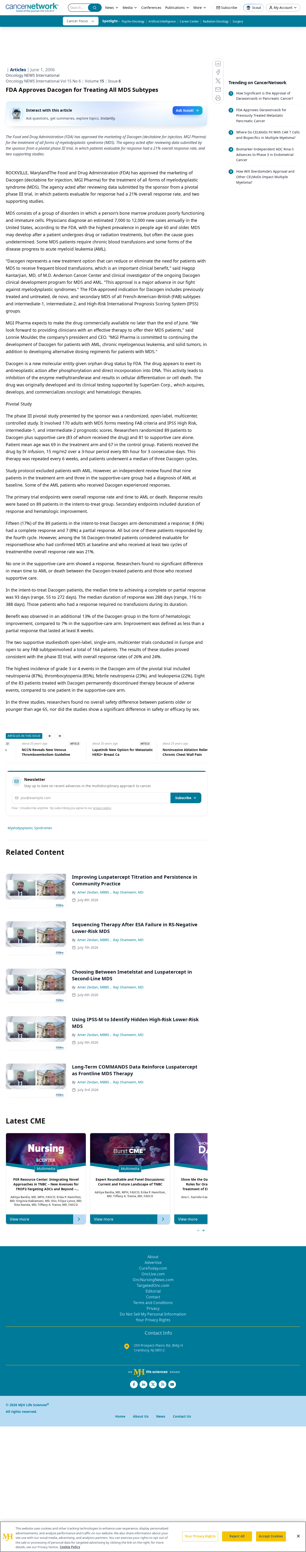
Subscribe (183, 797)
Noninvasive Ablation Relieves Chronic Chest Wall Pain (171, 752)
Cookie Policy (70, 1547)
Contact (153, 1297)
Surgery (238, 21)
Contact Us (182, 1416)
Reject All (237, 1536)
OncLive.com (153, 1274)
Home (120, 1416)
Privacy (153, 1308)
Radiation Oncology (216, 21)
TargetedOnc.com (153, 1285)
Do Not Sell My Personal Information (153, 1314)
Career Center (189, 21)
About (153, 1256)
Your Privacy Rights (153, 1319)
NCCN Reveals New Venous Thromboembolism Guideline (30, 752)
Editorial (153, 1291)
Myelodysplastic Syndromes (30, 828)
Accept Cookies (271, 1536)
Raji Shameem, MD (128, 892)
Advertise (153, 1262)
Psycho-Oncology (133, 21)
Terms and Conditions (153, 1302)
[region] (153, 1536)
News (109, 7)
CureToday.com (153, 1268)
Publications (175, 7)
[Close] (298, 1536)
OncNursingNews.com (153, 1279)
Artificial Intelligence (162, 21)
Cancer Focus (77, 21)
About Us (140, 1416)
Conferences (151, 7)
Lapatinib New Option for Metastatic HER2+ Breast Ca (106, 752)
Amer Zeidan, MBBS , (94, 892)
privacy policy (102, 808)
